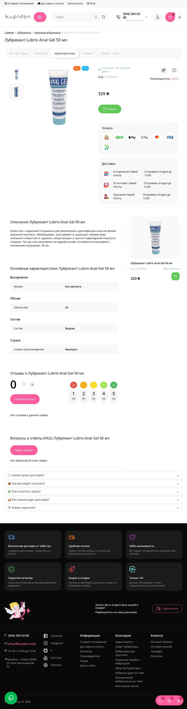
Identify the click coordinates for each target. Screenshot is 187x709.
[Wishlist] (174, 70)
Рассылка (157, 656)
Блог (92, 3)
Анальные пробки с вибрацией (127, 661)
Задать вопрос (24, 450)
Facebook (56, 636)
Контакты (76, 3)
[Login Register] (158, 17)
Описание (41, 53)
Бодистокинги (124, 642)
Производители (90, 656)
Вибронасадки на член (129, 673)
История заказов (161, 646)
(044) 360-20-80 (132, 15)
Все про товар (18, 53)
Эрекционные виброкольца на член (129, 679)
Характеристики (65, 53)
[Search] (96, 17)
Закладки (156, 651)
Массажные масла (126, 686)
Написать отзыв (25, 399)
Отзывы (88, 53)
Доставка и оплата (52, 3)
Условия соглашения (20, 3)
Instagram (57, 643)
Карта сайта (88, 665)
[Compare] (163, 70)
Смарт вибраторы (126, 646)
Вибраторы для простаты (125, 653)
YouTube (56, 657)
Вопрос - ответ (112, 53)
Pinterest (56, 665)
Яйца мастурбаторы (128, 668)
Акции (84, 661)
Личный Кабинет (162, 642)
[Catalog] (40, 17)
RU (180, 17)
